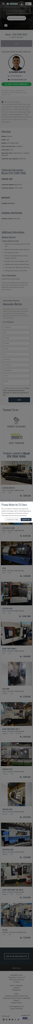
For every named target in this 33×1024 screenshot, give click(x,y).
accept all (26, 519)
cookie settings (12, 519)
